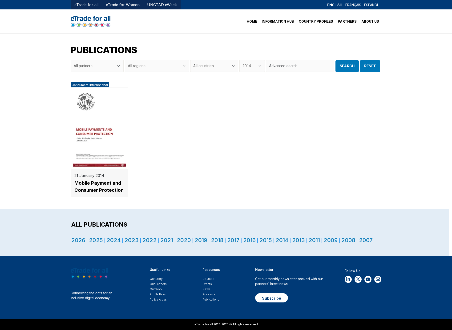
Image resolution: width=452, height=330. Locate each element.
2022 (149, 240)
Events (207, 284)
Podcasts (208, 294)
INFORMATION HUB (278, 21)
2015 (265, 240)
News (206, 289)
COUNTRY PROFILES (316, 21)
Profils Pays (158, 294)
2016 (249, 240)
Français (353, 5)
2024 (114, 240)
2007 (366, 240)
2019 (201, 240)
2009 (331, 240)
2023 (132, 240)
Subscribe (271, 298)
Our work (156, 289)
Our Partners (158, 284)
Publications (210, 299)
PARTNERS (347, 21)
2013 (298, 240)
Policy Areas (158, 299)
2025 (96, 240)
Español (371, 5)
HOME (252, 21)
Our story (156, 279)
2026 (78, 240)
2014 (282, 240)
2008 (348, 240)
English (334, 5)
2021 (166, 240)
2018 (217, 240)
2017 (233, 240)
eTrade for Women (123, 4)
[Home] (90, 21)
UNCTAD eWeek (162, 4)
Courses (208, 279)
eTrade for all (86, 4)
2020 (184, 240)
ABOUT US (370, 21)
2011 (314, 240)
